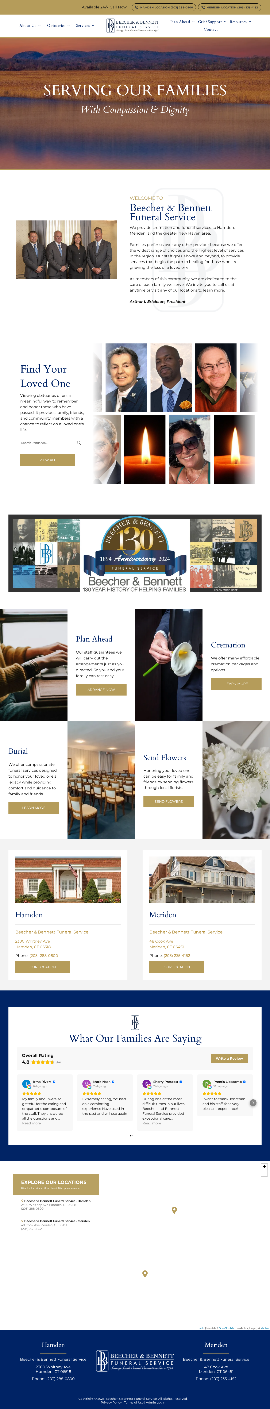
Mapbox (265, 1328)
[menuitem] (30, 25)
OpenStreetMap (227, 1328)
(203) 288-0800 (44, 955)
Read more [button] (31, 1123)
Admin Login (155, 1402)
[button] (17, 1102)
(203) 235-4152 (177, 955)
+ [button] (264, 1166)
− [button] (264, 1173)
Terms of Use (133, 1402)
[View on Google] (26, 1084)
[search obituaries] (80, 443)
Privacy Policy (111, 1402)
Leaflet (201, 1328)
